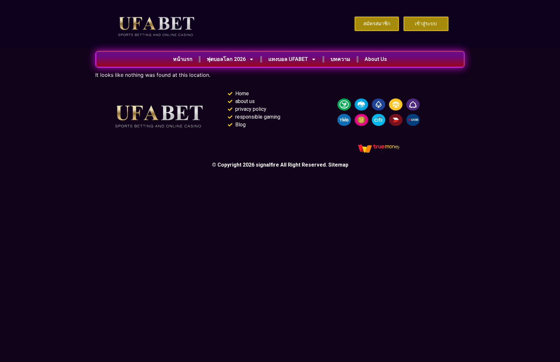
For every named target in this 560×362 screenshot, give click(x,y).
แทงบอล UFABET (288, 59)
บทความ (340, 59)
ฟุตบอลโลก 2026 (226, 59)
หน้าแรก (182, 59)
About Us (376, 59)
